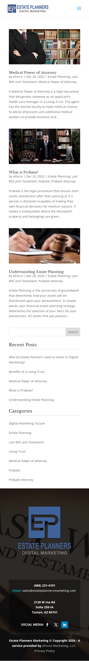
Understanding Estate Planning (36, 272)
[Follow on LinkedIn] (64, 624)
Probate (44, 181)
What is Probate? (23, 172)
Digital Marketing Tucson (27, 423)
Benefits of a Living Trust (26, 372)
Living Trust (17, 451)
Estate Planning (59, 77)
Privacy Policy (44, 651)
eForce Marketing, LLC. (59, 646)
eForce (18, 77)
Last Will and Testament (26, 442)
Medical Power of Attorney (32, 72)
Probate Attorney (63, 181)
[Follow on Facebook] (47, 624)
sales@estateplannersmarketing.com (49, 591)
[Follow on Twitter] (55, 624)
